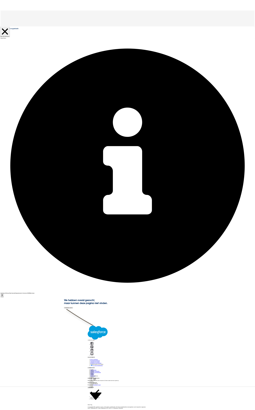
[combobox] (96, 396)
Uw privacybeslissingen (98, 365)
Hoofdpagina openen (68, 307)
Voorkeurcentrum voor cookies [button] (96, 364)
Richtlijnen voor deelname (95, 363)
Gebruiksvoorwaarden (95, 361)
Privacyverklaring (94, 359)
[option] (95, 369)
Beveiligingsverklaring (95, 360)
